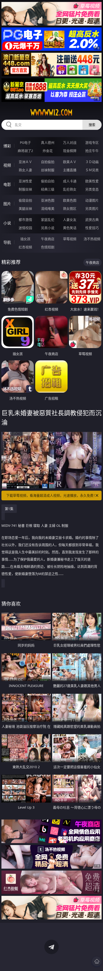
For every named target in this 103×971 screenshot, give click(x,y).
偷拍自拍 (47, 181)
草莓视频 (69, 239)
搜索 (92, 124)
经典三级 (47, 189)
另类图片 (92, 208)
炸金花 (48, 150)
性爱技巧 (92, 227)
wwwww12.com (51, 112)
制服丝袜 (25, 189)
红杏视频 (25, 247)
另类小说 (47, 227)
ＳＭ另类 (92, 170)
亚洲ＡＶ (25, 161)
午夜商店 (47, 239)
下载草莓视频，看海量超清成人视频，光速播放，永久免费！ (51, 495)
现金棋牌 (69, 150)
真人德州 (47, 142)
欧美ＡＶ (69, 161)
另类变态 (92, 189)
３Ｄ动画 (92, 161)
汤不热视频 (92, 239)
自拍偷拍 (47, 161)
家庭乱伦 (47, 219)
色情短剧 (47, 247)
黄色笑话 (69, 227)
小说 (7, 223)
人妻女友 (69, 219)
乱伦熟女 (69, 189)
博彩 (7, 146)
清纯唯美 (47, 208)
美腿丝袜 (25, 208)
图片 (7, 203)
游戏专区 (92, 142)
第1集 (9, 508)
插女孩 (25, 239)
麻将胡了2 (25, 150)
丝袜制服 (47, 170)
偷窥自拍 (25, 200)
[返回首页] (97, 961)
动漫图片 (92, 200)
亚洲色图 (47, 200)
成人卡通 (69, 181)
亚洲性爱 (25, 181)
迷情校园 (25, 227)
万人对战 (69, 142)
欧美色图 (69, 200)
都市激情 (25, 219)
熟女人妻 (25, 170)
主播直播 (69, 170)
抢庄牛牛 (92, 150)
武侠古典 (92, 219)
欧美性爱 (92, 181)
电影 (7, 184)
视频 (7, 165)
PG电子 (25, 142)
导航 (7, 242)
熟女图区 (69, 208)
